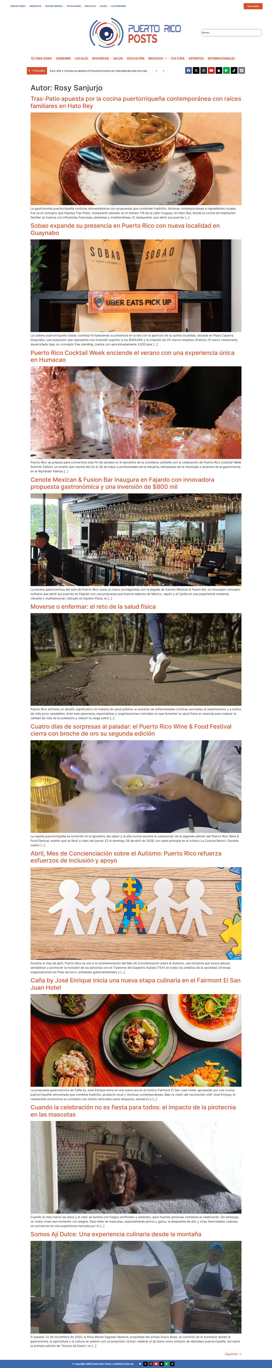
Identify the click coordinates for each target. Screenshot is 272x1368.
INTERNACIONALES (221, 58)
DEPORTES (196, 58)
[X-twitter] (196, 70)
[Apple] (219, 70)
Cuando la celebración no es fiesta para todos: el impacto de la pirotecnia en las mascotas (133, 1111)
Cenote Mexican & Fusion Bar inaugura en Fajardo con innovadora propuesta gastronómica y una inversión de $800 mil (122, 483)
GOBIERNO (63, 58)
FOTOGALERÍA (74, 6)
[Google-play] (226, 70)
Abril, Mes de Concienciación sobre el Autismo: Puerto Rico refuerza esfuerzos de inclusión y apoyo (126, 857)
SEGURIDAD (100, 58)
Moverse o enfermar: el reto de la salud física (93, 606)
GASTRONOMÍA (118, 6)
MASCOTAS (90, 6)
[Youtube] (211, 70)
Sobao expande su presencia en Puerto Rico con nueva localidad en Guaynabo (125, 229)
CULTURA (178, 58)
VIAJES (103, 6)
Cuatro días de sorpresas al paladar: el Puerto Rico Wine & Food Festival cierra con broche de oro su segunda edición (131, 730)
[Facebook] (188, 70)
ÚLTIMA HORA (41, 58)
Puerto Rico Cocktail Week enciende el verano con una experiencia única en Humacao (132, 356)
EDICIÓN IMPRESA (54, 6)
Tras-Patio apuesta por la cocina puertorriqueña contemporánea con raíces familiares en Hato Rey (136, 102)
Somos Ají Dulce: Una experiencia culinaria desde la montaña (116, 1234)
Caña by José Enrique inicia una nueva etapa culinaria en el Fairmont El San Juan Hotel (136, 984)
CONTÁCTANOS (17, 6)
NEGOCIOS (155, 58)
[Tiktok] (234, 70)
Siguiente (233, 1354)
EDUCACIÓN (135, 58)
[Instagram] (203, 70)
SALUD (118, 58)
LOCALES (81, 58)
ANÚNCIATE (35, 6)
